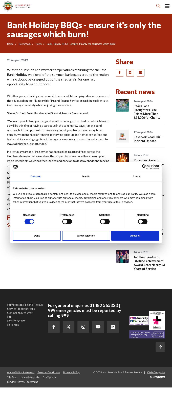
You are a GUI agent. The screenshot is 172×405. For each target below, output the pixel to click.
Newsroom (24, 43)
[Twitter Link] (68, 327)
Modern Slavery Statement (22, 381)
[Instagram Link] (83, 327)
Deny (37, 235)
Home (10, 43)
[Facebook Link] (54, 327)
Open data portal (30, 377)
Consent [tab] (36, 176)
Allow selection (86, 235)
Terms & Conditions (48, 372)
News (38, 43)
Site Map (12, 377)
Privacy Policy (71, 372)
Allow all (135, 235)
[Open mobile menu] (167, 7)
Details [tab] (86, 176)
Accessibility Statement (20, 372)
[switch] (67, 221)
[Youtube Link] (98, 327)
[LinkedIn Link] (113, 327)
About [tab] (136, 176)
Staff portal (49, 377)
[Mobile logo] (16, 6)
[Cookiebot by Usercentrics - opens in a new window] (144, 166)
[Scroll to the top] (160, 347)
